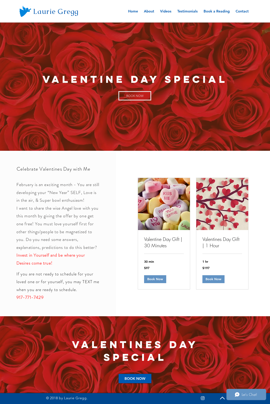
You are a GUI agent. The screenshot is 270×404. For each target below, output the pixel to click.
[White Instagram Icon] (202, 398)
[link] (164, 242)
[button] (155, 279)
